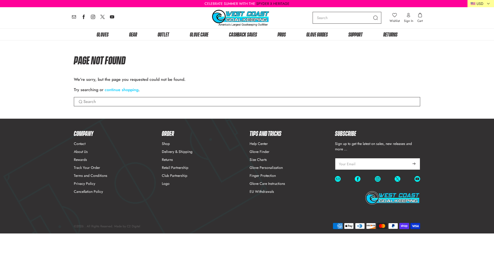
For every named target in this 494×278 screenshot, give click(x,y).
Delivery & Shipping (177, 151)
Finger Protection (263, 175)
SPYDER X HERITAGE (272, 3)
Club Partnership (174, 175)
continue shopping (121, 90)
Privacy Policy (84, 183)
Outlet (163, 34)
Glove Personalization (266, 167)
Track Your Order (87, 167)
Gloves (103, 34)
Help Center (259, 143)
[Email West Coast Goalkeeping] (74, 18)
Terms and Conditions (90, 175)
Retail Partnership (175, 167)
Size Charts (258, 159)
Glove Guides (317, 34)
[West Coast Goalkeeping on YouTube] (112, 18)
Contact (79, 143)
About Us (81, 151)
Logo (166, 183)
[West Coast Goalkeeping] (241, 18)
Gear (133, 34)
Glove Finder (259, 151)
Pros (282, 34)
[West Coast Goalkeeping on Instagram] (93, 18)
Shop (166, 143)
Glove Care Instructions (267, 183)
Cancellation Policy (88, 191)
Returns (390, 34)
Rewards (80, 159)
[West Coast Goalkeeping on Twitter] (102, 18)
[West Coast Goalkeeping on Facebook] (83, 18)
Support (355, 34)
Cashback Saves (243, 34)
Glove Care (199, 34)
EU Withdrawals (262, 191)
